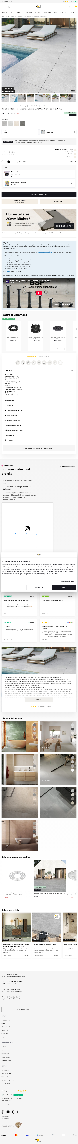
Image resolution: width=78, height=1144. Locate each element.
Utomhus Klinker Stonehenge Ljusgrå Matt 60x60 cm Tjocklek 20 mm (29, 16)
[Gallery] (39, 55)
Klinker (7, 16)
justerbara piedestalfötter (45, 252)
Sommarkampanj (8, 1)
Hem (3, 16)
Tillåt (63, 587)
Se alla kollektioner (67, 466)
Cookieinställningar (67, 581)
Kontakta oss (5, 1118)
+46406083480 (5, 1116)
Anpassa (37, 587)
